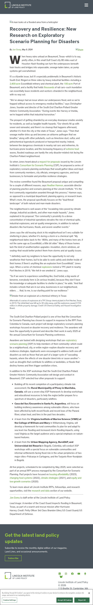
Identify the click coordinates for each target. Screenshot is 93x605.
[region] (46, 597)
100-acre (68, 83)
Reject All (81, 600)
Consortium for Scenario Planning (36, 165)
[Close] (89, 593)
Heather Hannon (55, 185)
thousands (49, 87)
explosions (47, 266)
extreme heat (72, 148)
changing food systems (21, 477)
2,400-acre (15, 83)
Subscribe (13, 558)
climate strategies (49, 477)
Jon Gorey (16, 49)
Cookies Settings (9, 600)
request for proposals (49, 161)
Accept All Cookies (64, 600)
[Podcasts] (86, 573)
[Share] (79, 49)
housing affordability (59, 474)
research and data (41, 490)
